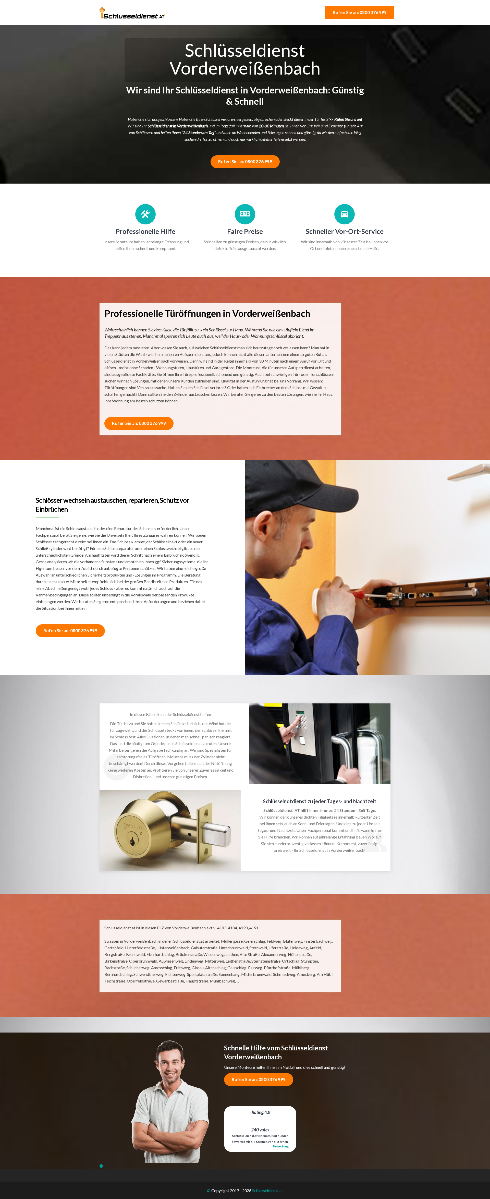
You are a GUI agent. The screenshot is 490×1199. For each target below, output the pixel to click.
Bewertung (281, 1146)
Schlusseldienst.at (267, 1190)
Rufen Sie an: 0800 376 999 (360, 12)
